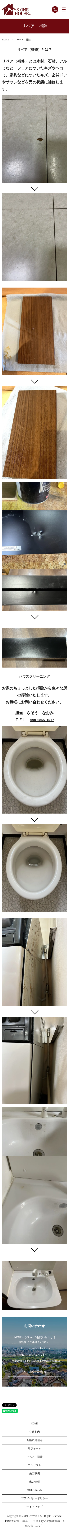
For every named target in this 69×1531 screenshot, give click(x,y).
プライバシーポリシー (34, 1498)
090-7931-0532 (38, 1348)
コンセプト (34, 1465)
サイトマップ (34, 1506)
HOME (5, 39)
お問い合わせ (34, 1490)
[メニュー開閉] (64, 9)
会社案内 (34, 1431)
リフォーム (34, 1448)
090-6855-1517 (42, 720)
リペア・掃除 (34, 1456)
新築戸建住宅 (34, 1440)
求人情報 (34, 1481)
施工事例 (34, 1473)
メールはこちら (34, 1371)
